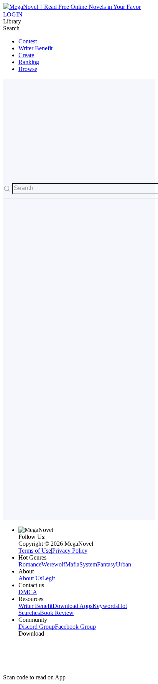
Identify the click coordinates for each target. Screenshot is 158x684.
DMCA (27, 592)
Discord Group (36, 626)
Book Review (57, 612)
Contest (27, 41)
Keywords (105, 606)
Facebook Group (75, 626)
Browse (27, 69)
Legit (48, 578)
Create (26, 55)
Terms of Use (34, 550)
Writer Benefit (35, 48)
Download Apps (72, 606)
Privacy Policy (69, 550)
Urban (123, 564)
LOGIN (13, 14)
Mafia (72, 564)
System (88, 564)
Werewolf (53, 564)
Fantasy (106, 564)
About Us (30, 578)
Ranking (28, 62)
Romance (29, 564)
